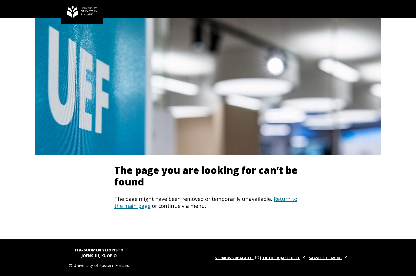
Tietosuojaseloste (281, 258)
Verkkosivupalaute (234, 258)
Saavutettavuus (325, 258)
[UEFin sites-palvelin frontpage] (82, 12)
